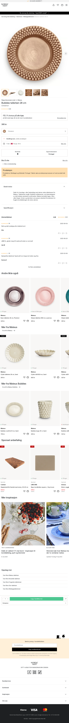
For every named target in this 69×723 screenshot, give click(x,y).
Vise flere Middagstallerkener (11, 589)
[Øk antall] (8, 599)
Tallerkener (19, 16)
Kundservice (6, 681)
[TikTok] (39, 672)
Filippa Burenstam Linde (8, 100)
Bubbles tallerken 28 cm (41, 16)
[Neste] (66, 53)
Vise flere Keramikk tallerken (11, 578)
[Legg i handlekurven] (28, 321)
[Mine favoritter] (58, 5)
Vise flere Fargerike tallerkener (12, 582)
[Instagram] (34, 672)
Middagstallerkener (28, 16)
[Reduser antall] (2, 599)
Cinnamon (5, 603)
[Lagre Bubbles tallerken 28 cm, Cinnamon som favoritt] (66, 599)
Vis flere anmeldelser (34, 267)
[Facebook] (29, 672)
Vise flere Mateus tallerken (11, 575)
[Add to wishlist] (24, 321)
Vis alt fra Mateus (7, 330)
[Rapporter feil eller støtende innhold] (66, 233)
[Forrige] (3, 53)
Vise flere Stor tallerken (10, 585)
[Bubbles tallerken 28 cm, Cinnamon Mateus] (34, 53)
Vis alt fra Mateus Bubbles (10, 387)
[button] (6, 109)
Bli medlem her (61, 118)
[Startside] (4, 5)
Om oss (4, 701)
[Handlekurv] (62, 5)
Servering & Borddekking (8, 16)
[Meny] (66, 5)
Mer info (63, 143)
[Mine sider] (53, 5)
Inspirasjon (6, 694)
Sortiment (5, 687)
